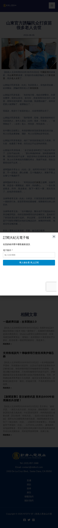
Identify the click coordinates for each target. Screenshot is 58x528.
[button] (54, 236)
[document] (29, 264)
